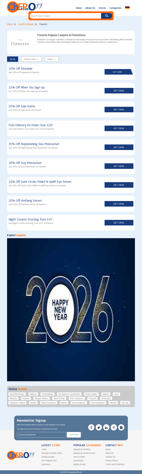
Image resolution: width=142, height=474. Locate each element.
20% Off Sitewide (20, 68)
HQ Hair (125, 402)
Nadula (106, 394)
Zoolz (44, 449)
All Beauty (106, 398)
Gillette (33, 394)
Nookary (13, 398)
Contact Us (110, 457)
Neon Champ (59, 398)
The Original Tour (49, 460)
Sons (116, 394)
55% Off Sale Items (22, 106)
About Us (90, 8)
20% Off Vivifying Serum (25, 200)
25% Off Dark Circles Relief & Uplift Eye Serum (40, 181)
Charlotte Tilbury (17, 402)
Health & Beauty (26, 24)
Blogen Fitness (41, 398)
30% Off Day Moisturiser (25, 163)
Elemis (33, 402)
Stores (102, 8)
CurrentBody (47, 394)
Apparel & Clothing (81, 449)
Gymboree (46, 464)
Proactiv (92, 398)
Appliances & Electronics (84, 453)
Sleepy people (48, 457)
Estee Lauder (91, 394)
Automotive (78, 460)
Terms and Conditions (115, 464)
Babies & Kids (79, 464)
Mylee (64, 402)
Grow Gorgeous (79, 402)
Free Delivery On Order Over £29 (31, 125)
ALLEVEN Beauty (17, 394)
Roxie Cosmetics (48, 402)
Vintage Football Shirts (52, 453)
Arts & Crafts (79, 457)
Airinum (113, 402)
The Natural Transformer (69, 394)
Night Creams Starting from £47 (30, 219)
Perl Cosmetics (76, 398)
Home (79, 8)
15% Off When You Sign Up (27, 87)
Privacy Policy (112, 460)
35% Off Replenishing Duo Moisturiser (34, 144)
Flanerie (26, 398)
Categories (115, 8)
